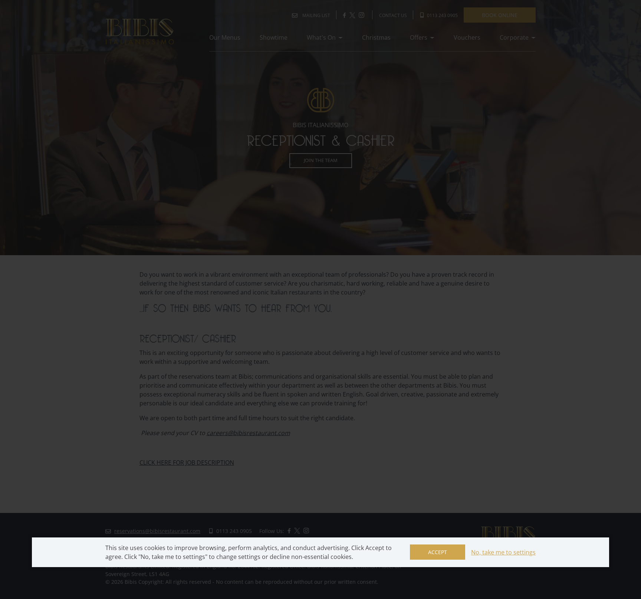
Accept (437, 552)
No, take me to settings (503, 552)
